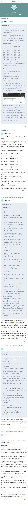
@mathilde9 (5, 204)
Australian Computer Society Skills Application (12, 197)
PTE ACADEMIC (5, 18)
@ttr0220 (5, 29)
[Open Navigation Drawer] (1, 1)
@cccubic (4, 25)
